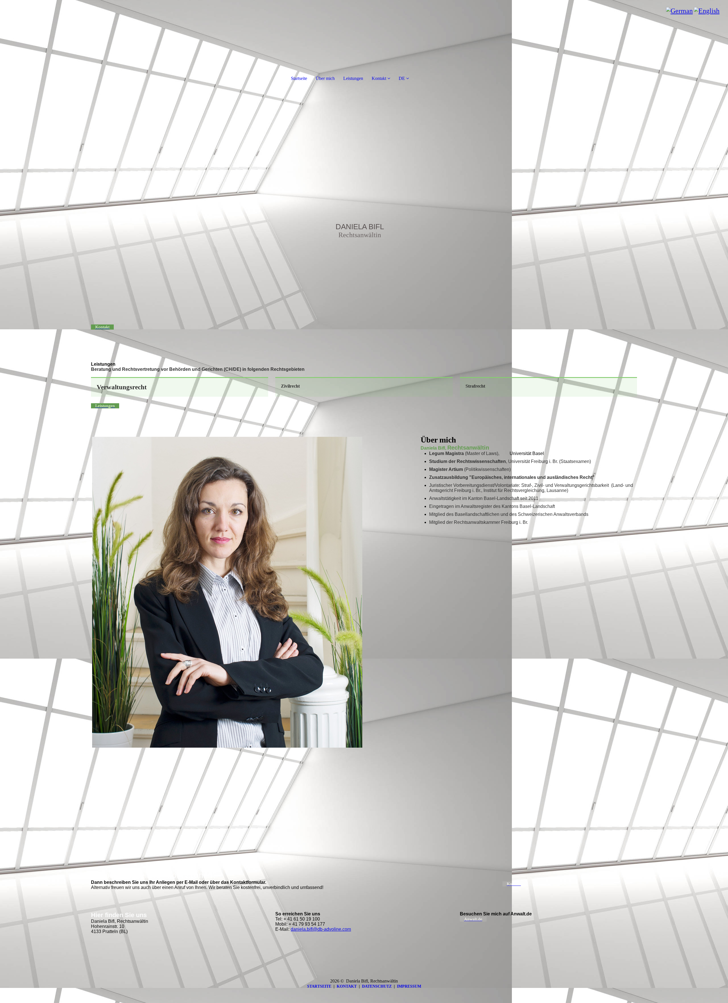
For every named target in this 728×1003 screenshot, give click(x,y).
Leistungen (353, 78)
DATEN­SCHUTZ (377, 986)
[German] (679, 11)
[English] (706, 11)
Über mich (325, 78)
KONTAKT (347, 986)
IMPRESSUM (409, 986)
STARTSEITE (319, 986)
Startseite (299, 78)
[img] (364, 193)
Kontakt (379, 78)
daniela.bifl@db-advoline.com (321, 929)
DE (402, 78)
